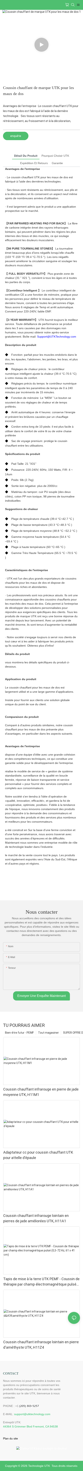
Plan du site (10, 1438)
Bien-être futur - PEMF (19, 1032)
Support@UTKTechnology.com (56, 336)
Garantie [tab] (57, 163)
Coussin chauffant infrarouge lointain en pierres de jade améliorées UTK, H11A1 (36, 1218)
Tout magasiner (48, 1032)
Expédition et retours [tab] (34, 163)
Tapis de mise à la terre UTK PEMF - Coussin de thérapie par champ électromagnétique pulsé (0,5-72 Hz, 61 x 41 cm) (41, 1282)
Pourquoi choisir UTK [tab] (55, 155)
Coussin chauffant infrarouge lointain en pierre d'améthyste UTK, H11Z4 (41, 1344)
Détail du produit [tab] (25, 155)
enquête (15, 136)
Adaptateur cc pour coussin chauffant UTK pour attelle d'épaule (38, 1155)
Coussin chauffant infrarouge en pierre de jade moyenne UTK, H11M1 (41, 1092)
